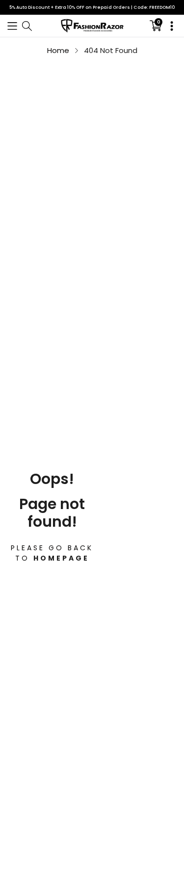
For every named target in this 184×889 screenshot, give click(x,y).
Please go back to (52, 552)
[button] (12, 26)
